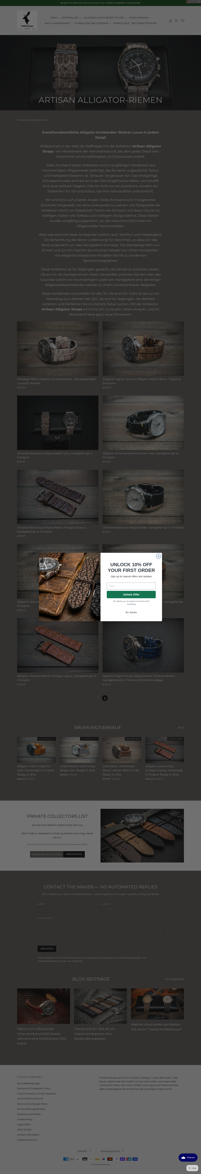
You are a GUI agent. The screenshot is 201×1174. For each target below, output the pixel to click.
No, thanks (131, 612)
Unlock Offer (131, 594)
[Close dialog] (158, 556)
